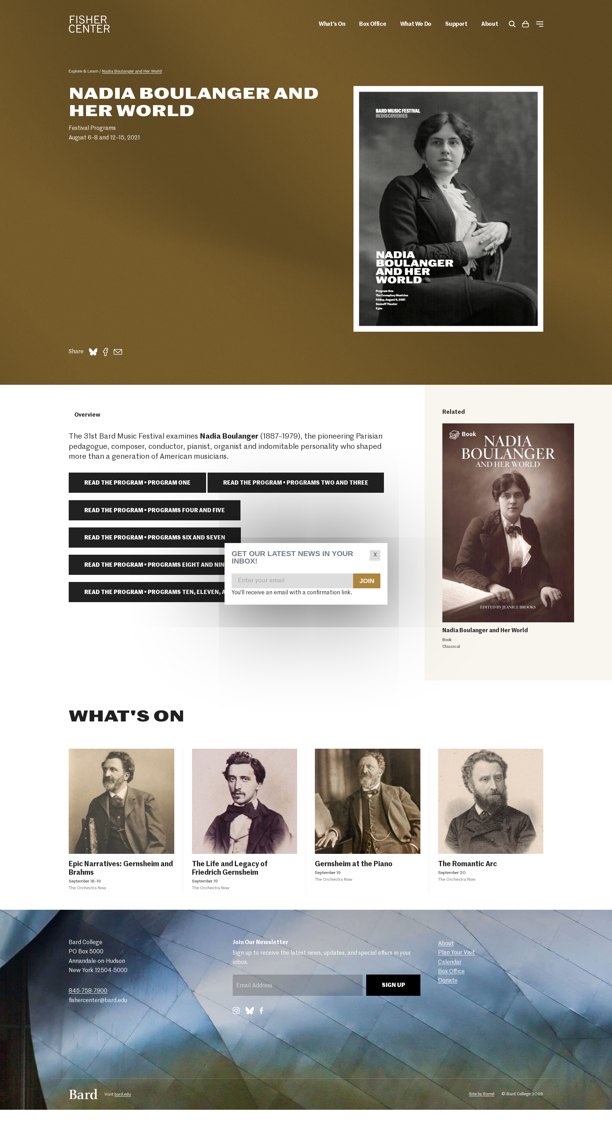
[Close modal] (375, 555)
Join (366, 580)
